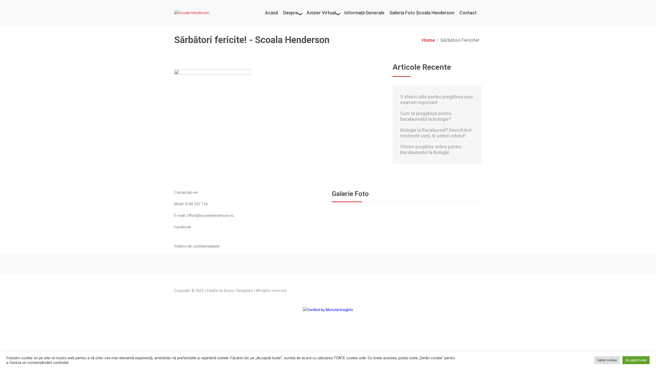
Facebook (182, 227)
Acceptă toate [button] (636, 360)
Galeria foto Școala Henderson (421, 12)
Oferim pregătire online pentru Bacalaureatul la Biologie (431, 149)
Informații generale (364, 12)
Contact (468, 12)
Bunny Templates (238, 290)
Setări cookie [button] (607, 360)
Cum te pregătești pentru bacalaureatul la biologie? (425, 116)
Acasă (271, 12)
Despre (290, 12)
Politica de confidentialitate (197, 246)
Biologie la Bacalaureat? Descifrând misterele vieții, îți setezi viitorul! (435, 132)
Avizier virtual (321, 12)
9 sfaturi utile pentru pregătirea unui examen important (436, 99)
